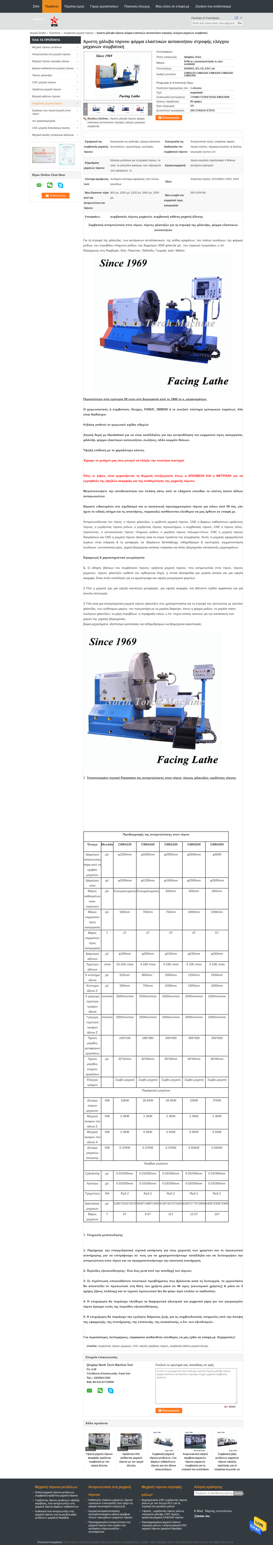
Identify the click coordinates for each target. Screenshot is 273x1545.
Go (240, 23)
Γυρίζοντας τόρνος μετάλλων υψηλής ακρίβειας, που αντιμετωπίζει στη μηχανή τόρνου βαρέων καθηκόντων (57, 1503)
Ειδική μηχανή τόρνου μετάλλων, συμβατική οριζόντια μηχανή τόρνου (56, 1494)
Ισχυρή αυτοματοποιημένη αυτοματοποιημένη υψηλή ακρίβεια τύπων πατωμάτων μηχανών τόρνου (110, 1514)
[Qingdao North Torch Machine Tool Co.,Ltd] (54, 21)
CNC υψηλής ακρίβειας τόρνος (150, 1346)
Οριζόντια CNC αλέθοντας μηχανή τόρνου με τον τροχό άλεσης (131, 1460)
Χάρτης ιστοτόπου (218, 1511)
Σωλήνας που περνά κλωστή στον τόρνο (51, 112)
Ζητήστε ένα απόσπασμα (213, 6)
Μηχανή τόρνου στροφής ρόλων (50, 61)
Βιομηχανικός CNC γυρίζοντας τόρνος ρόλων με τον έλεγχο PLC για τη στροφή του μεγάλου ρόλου (164, 1503)
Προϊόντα (51, 6)
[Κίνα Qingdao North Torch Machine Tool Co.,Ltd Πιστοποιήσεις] (43, 154)
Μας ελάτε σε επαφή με (172, 6)
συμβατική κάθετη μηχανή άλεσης (189, 1346)
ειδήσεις (38, 19)
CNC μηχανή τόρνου (44, 82)
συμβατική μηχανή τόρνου (79, 33)
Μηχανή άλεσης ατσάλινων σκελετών (53, 135)
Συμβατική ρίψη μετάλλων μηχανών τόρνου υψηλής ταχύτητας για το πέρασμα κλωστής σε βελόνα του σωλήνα (227, 1464)
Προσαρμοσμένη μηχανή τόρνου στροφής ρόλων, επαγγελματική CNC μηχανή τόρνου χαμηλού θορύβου (164, 1525)
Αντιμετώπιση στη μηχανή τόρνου (51, 54)
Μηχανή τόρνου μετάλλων (47, 47)
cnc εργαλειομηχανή (43, 120)
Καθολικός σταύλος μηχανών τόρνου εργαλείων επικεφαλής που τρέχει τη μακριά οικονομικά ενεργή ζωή (111, 1503)
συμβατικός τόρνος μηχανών (114, 1346)
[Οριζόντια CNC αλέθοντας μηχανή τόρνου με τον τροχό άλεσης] (131, 1441)
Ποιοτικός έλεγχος (137, 6)
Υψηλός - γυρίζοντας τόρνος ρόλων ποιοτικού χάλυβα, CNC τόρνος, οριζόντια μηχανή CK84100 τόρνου (163, 1514)
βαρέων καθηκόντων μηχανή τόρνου (53, 68)
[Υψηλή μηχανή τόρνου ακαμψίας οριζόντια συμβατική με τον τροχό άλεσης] (99, 1441)
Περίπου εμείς (74, 6)
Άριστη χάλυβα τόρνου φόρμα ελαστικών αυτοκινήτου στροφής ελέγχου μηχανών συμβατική (116, 122)
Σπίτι (36, 6)
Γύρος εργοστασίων (104, 6)
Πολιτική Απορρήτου (49, 1542)
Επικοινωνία (171, 117)
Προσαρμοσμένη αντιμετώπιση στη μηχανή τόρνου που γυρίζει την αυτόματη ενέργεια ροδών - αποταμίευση (109, 1527)
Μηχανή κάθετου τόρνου (46, 96)
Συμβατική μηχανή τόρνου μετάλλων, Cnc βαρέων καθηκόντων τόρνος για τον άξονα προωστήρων (163, 1462)
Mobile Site (203, 1516)
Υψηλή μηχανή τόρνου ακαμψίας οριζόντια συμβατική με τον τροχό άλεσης (99, 1460)
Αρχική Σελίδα (38, 33)
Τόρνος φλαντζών (42, 75)
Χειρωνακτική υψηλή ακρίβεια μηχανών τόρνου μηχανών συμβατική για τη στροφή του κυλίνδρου (195, 1462)
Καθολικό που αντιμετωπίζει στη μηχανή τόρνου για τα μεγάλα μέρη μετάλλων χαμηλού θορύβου (55, 1514)
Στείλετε (239, 1493)
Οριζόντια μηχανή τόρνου (46, 89)
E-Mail (198, 1511)
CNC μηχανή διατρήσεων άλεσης (51, 127)
